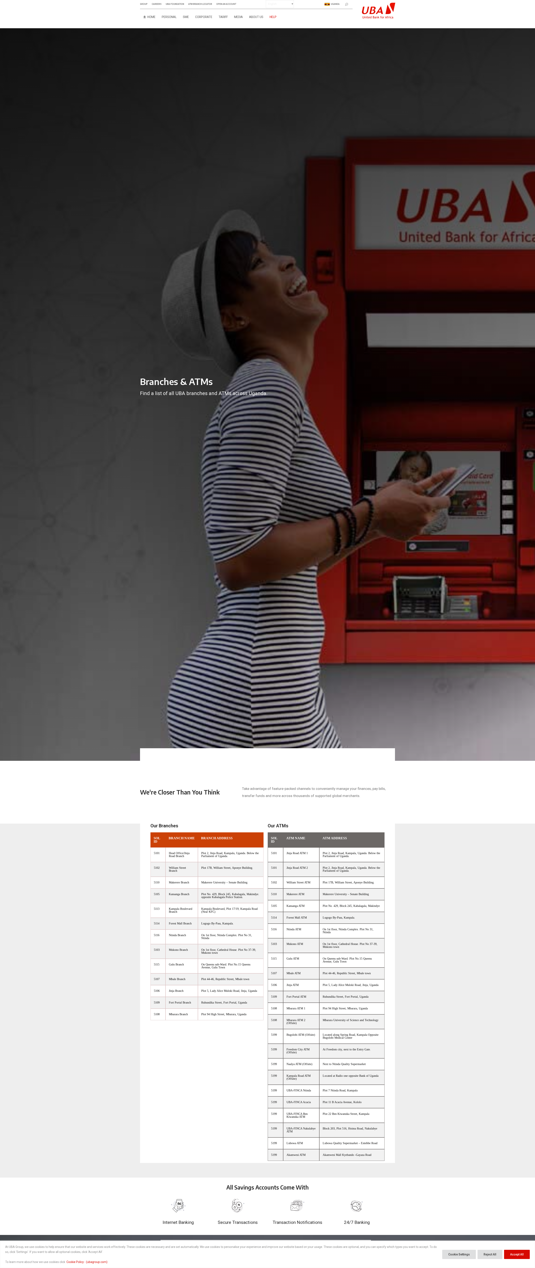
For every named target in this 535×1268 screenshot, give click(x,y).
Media (238, 17)
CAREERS (157, 4)
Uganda (335, 4)
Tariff (223, 17)
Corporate (203, 17)
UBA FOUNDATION (175, 4)
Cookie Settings (459, 1254)
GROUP (144, 4)
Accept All (517, 1254)
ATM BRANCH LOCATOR (200, 4)
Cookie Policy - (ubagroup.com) (86, 1262)
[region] (267, 1254)
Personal (169, 17)
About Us (256, 17)
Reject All (490, 1254)
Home (151, 17)
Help (273, 17)
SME (186, 17)
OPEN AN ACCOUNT (226, 4)
